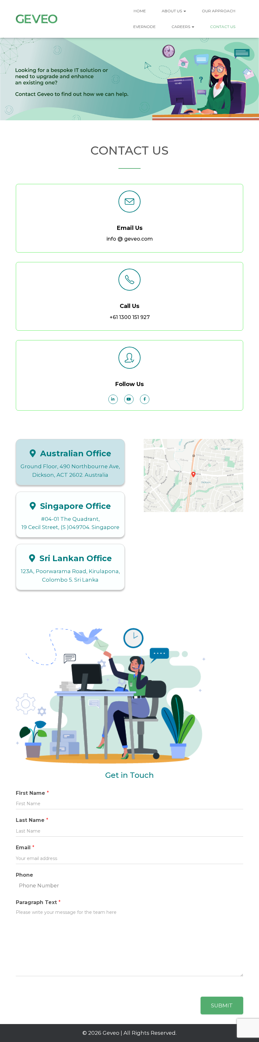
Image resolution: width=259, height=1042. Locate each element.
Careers (181, 26)
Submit (222, 1005)
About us (172, 11)
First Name (32, 793)
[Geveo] (37, 18)
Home (140, 11)
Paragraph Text (38, 902)
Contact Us (222, 26)
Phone (24, 875)
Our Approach (218, 11)
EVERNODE (144, 26)
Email (25, 848)
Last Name (32, 820)
